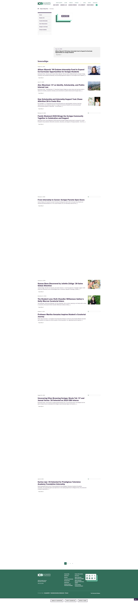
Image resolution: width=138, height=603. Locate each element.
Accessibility (47, 593)
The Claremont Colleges (95, 593)
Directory (95, 2)
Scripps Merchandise (79, 573)
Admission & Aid (63, 5)
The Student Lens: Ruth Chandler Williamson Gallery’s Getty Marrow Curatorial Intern (61, 300)
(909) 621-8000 (41, 583)
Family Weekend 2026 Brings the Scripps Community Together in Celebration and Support (60, 117)
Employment (66, 582)
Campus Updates (43, 29)
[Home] (38, 8)
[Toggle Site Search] (97, 5)
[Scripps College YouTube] (90, 576)
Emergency (77, 575)
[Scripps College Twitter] (95, 576)
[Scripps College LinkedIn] (87, 578)
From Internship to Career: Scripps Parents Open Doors (61, 200)
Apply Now (82, 600)
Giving (84, 2)
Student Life (41, 17)
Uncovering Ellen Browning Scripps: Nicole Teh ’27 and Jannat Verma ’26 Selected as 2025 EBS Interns (61, 399)
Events (89, 2)
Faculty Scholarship (43, 20)
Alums (65, 2)
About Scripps (56, 5)
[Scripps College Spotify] (92, 578)
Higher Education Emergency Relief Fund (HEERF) (79, 581)
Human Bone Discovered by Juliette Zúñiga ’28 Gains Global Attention (60, 284)
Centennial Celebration (68, 579)
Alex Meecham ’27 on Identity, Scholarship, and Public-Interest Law (61, 86)
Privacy (66, 593)
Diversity (66, 577)
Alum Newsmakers (43, 23)
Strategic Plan (67, 580)
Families (71, 2)
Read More (58, 54)
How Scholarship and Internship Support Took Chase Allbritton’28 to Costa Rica (60, 100)
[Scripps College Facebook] (92, 576)
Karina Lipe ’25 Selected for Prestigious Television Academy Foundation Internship (59, 483)
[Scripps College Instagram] (87, 576)
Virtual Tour (66, 575)
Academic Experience (72, 5)
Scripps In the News (43, 26)
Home (40, 15)
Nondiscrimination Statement (57, 593)
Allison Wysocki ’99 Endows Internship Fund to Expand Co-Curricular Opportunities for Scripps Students (61, 70)
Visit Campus (70, 600)
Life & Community (81, 5)
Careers (76, 2)
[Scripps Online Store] (95, 578)
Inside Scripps (59, 2)
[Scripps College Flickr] (90, 578)
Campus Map (66, 573)
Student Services (90, 5)
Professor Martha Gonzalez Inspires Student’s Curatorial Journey (62, 315)
